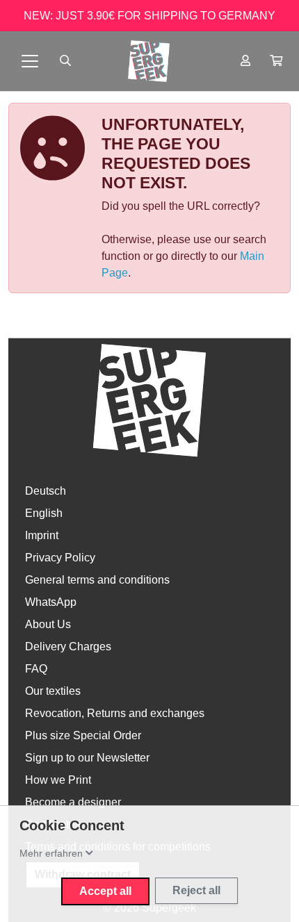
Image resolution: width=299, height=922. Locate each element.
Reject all (196, 890)
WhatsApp (50, 602)
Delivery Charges (68, 646)
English (44, 513)
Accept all (105, 891)
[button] (276, 61)
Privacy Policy (60, 557)
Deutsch (45, 491)
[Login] (245, 61)
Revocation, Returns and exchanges (114, 713)
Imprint (41, 535)
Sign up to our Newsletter (87, 758)
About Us (48, 624)
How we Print (58, 780)
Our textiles (53, 691)
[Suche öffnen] (65, 61)
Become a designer (73, 802)
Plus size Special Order (83, 735)
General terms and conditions (97, 580)
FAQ (36, 669)
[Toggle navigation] (30, 61)
